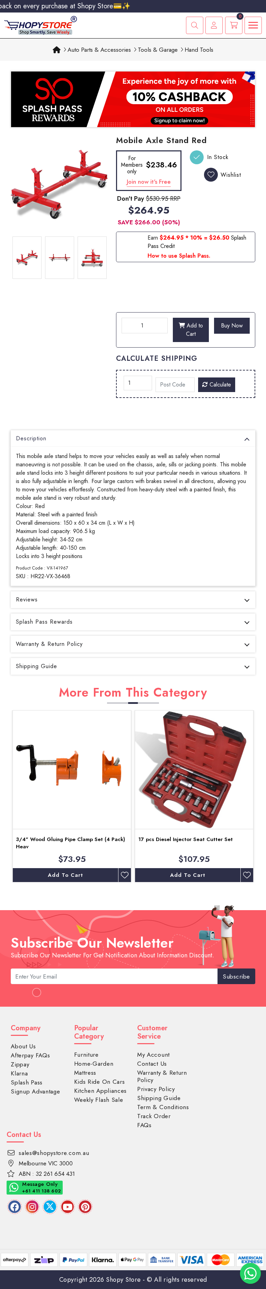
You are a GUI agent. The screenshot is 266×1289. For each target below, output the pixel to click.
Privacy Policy (156, 1089)
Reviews (27, 600)
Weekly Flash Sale (98, 1100)
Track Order (154, 1116)
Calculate (219, 385)
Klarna (19, 1073)
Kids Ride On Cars (99, 1082)
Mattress (85, 1072)
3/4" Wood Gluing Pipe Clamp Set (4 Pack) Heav (70, 842)
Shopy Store (123, 1279)
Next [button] (260, 796)
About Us (23, 1046)
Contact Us (152, 1063)
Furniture (86, 1054)
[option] (59, 184)
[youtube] (67, 1206)
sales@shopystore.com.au (54, 1153)
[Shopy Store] (40, 25)
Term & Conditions (163, 1107)
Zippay (20, 1064)
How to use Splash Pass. (179, 256)
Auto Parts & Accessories (99, 49)
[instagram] (32, 1206)
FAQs (144, 1125)
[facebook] (14, 1206)
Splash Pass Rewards (44, 622)
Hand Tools (199, 49)
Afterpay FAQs (30, 1055)
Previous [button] (5, 796)
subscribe (236, 976)
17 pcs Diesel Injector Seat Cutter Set (185, 839)
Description (31, 438)
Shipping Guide (36, 666)
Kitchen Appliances (100, 1091)
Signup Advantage (35, 1091)
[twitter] (50, 1206)
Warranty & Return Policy (49, 644)
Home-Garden (94, 1063)
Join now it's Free (149, 181)
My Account (153, 1054)
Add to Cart (194, 330)
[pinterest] (85, 1206)
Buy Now (232, 326)
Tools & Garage (158, 49)
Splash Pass (27, 1082)
